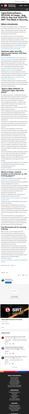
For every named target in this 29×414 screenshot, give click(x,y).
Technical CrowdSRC (14, 381)
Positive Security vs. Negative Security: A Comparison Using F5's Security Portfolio (14, 347)
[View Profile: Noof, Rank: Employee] (2, 357)
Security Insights (5, 9)
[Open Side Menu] (1, 6)
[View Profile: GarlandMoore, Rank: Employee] (2, 348)
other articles (8, 70)
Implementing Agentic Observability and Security (16, 356)
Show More (15, 367)
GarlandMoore (8, 349)
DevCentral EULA (14, 384)
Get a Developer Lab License (14, 385)
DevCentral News (14, 377)
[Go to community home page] (10, 5)
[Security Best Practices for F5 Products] (14, 311)
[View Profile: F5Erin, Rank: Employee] (2, 337)
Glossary (14, 394)
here (12, 107)
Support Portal (14, 410)
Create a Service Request (14, 408)
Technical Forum (14, 379)
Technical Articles (4, 321)
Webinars (14, 397)
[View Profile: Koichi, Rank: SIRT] (2, 280)
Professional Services (14, 406)
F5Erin (6, 338)
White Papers (14, 393)
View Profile (8, 282)
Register (21, 5)
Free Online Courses (14, 398)
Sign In (25, 5)
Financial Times (4, 57)
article (10, 71)
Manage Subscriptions (14, 405)
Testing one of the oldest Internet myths (10, 180)
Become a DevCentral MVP (14, 386)
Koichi (6, 279)
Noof (6, 358)
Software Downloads (14, 409)
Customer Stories (14, 396)
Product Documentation (14, 392)
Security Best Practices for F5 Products (11, 319)
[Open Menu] (27, 9)
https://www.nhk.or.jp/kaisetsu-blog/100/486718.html (15, 169)
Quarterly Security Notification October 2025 (15, 336)
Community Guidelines (14, 382)
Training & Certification (14, 400)
